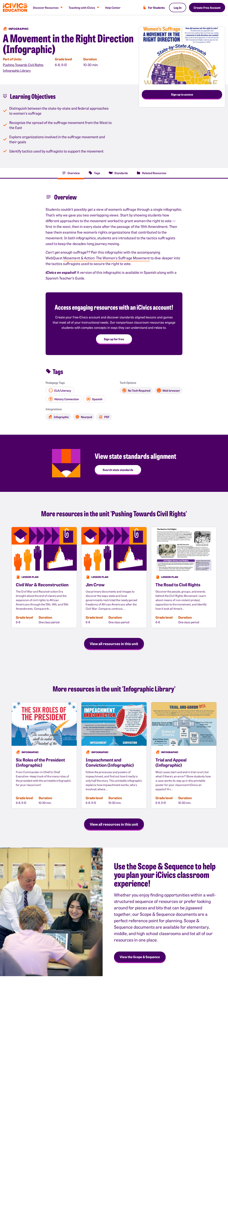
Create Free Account (207, 7)
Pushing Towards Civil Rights (23, 65)
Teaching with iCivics (82, 7)
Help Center (112, 7)
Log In (178, 7)
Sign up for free (114, 339)
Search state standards (118, 470)
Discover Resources (46, 7)
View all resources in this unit (114, 643)
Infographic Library (17, 70)
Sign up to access (182, 94)
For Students (156, 7)
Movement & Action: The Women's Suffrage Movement (106, 257)
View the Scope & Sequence (140, 957)
